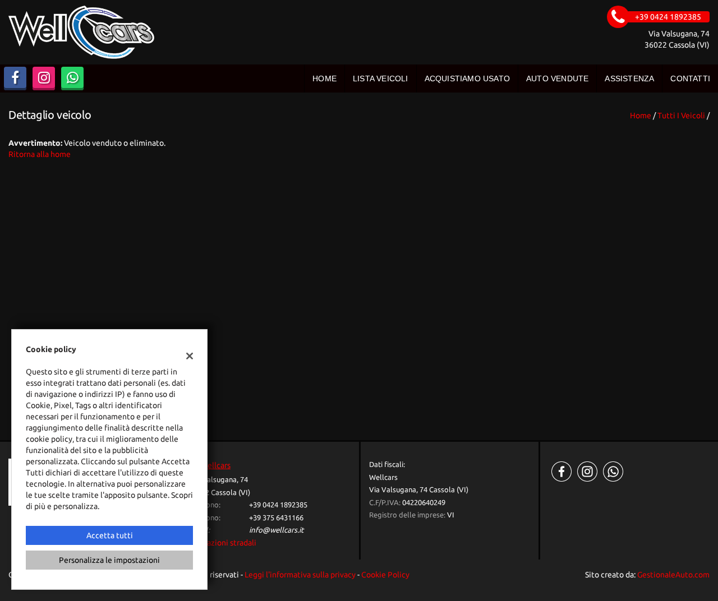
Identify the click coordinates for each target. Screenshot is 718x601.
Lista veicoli (380, 78)
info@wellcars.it (276, 530)
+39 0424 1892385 (278, 505)
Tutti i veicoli (681, 115)
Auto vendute (557, 78)
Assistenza (629, 78)
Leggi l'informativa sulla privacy (300, 574)
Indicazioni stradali (223, 542)
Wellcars (215, 465)
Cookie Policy (385, 574)
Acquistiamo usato (467, 78)
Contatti (690, 78)
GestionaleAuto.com (673, 574)
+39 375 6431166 (276, 518)
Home (324, 78)
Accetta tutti (109, 535)
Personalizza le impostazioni (109, 560)
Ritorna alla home (39, 154)
